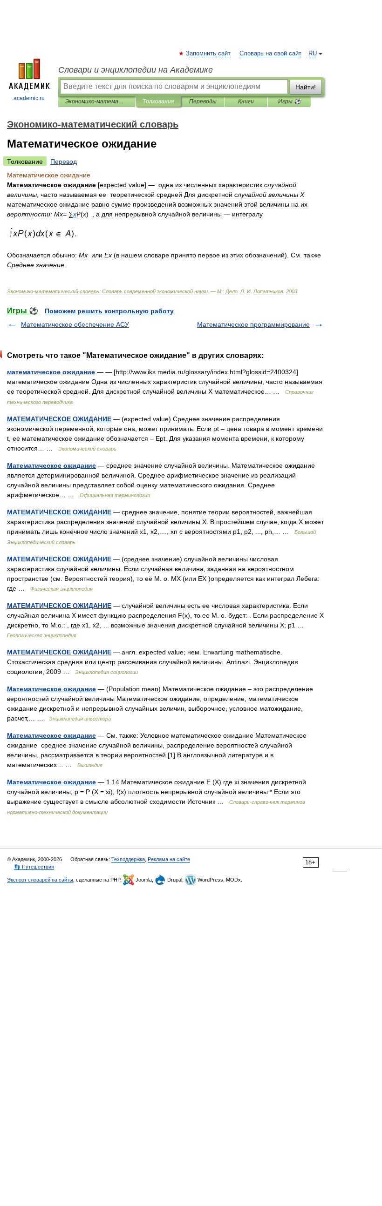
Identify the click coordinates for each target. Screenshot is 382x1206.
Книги (246, 101)
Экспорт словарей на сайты (40, 880)
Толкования (158, 101)
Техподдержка (128, 859)
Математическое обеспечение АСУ (75, 324)
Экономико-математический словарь (96, 101)
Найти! (305, 87)
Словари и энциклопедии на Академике (135, 69)
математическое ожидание (51, 372)
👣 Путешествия (34, 866)
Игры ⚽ (289, 101)
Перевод (63, 161)
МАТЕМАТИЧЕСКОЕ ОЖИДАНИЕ (59, 419)
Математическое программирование (253, 324)
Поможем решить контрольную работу (109, 311)
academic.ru (29, 98)
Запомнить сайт (209, 53)
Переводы (203, 101)
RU (312, 53)
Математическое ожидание (51, 465)
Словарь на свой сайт (270, 53)
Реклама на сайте (169, 859)
